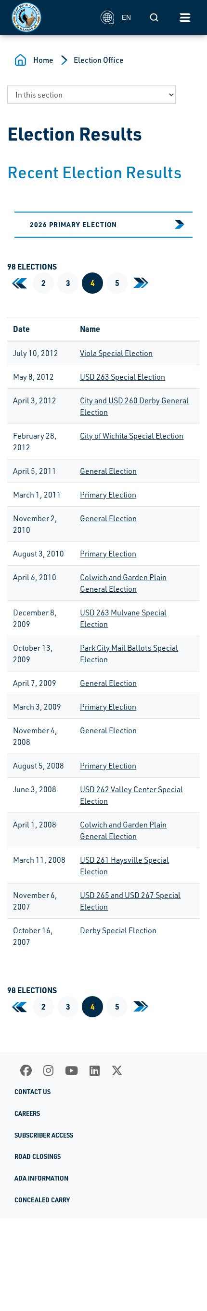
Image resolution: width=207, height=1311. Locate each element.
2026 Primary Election (73, 224)
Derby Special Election (118, 930)
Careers (27, 1113)
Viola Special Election (116, 353)
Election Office (99, 60)
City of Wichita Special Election (131, 436)
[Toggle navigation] (184, 17)
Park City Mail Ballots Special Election (129, 653)
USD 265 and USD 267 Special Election (130, 901)
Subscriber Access (43, 1135)
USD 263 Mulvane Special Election (123, 618)
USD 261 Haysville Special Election (124, 865)
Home (43, 60)
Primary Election (108, 494)
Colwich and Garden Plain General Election (123, 583)
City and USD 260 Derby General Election (134, 406)
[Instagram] (48, 1070)
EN (126, 17)
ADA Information (41, 1178)
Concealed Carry (42, 1200)
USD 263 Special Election (122, 377)
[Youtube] (71, 1070)
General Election (108, 471)
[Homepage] (51, 17)
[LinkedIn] (94, 1070)
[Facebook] (26, 1070)
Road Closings (37, 1156)
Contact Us (32, 1092)
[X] (117, 1070)
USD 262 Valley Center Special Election (131, 795)
